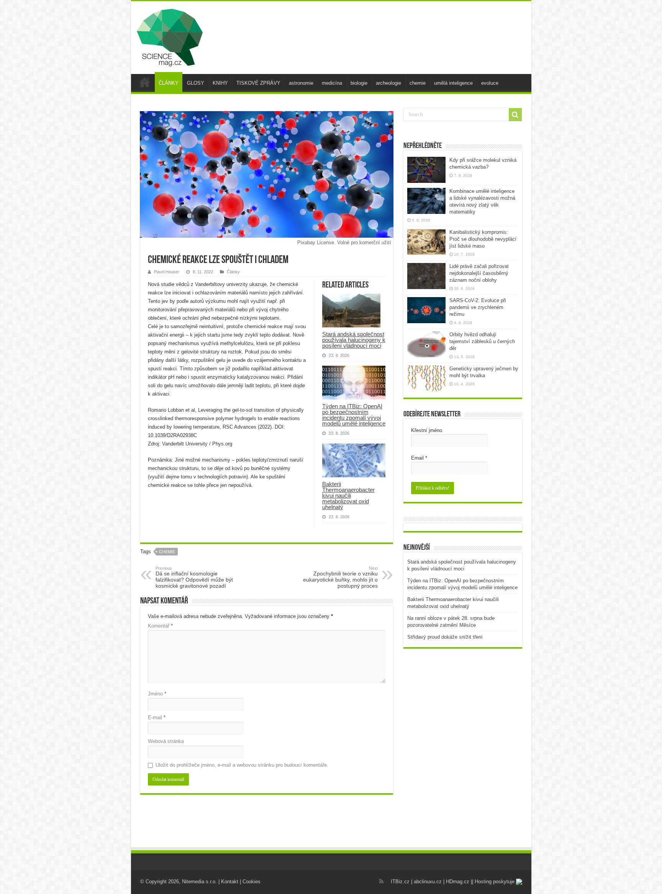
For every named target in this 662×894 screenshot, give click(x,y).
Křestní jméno (426, 430)
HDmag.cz (457, 881)
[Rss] (381, 881)
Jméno (157, 694)
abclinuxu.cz (428, 881)
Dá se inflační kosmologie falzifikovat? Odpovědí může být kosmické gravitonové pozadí (194, 577)
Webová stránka (166, 741)
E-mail (157, 717)
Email (419, 458)
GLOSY (195, 83)
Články (233, 272)
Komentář (160, 626)
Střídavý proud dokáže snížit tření (445, 637)
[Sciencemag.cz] (170, 36)
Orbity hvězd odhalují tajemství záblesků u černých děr (482, 341)
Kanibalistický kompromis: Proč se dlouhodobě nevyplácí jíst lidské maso (482, 239)
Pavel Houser (166, 272)
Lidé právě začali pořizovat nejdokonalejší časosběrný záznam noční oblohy (479, 273)
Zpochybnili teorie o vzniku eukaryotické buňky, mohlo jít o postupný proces (340, 577)
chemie (418, 83)
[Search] (515, 114)
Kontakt (229, 881)
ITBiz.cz (400, 881)
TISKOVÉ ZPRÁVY (258, 83)
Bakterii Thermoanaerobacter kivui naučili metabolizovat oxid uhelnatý (348, 495)
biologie (359, 83)
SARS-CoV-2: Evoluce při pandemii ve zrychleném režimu (477, 307)
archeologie (388, 83)
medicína (332, 83)
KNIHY (220, 83)
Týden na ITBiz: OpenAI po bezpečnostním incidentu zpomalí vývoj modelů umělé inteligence (353, 415)
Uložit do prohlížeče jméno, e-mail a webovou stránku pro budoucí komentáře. (242, 765)
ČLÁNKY (169, 83)
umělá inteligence (453, 83)
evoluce (489, 83)
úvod (145, 82)
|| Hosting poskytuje (493, 881)
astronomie (301, 83)
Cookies (252, 881)
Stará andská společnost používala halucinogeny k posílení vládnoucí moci (353, 340)
